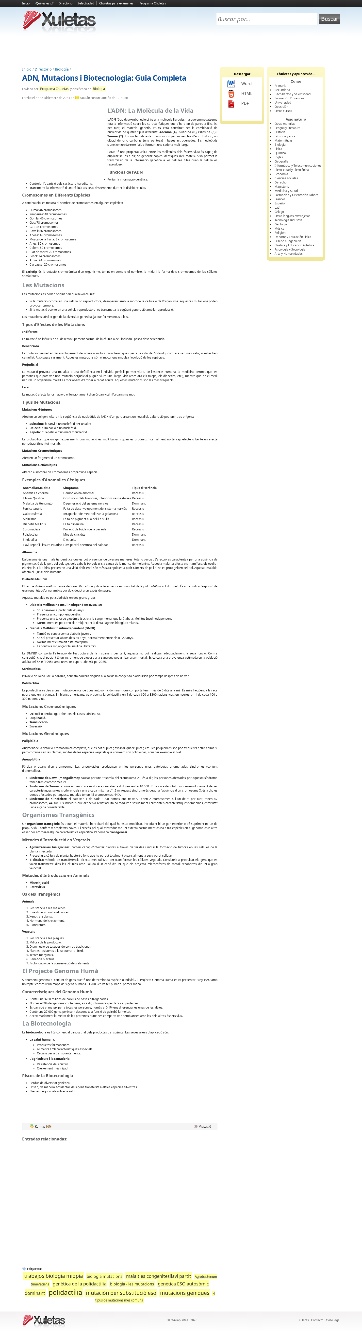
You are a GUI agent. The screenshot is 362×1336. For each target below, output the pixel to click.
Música (279, 228)
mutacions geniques (184, 1292)
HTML (246, 93)
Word (246, 83)
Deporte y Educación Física (293, 237)
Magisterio (282, 186)
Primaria (280, 86)
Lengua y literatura (287, 128)
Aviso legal (333, 1320)
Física (278, 149)
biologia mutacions (104, 1276)
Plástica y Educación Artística (294, 245)
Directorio (65, 3)
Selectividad (86, 3)
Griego (279, 212)
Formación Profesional (290, 98)
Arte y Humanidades (289, 254)
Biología (62, 69)
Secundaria (282, 90)
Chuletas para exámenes (116, 3)
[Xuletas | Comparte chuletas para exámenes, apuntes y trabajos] (59, 31)
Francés (280, 199)
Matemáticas (284, 140)
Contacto (317, 1320)
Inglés (279, 157)
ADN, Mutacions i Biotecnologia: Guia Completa (104, 78)
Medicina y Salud (286, 191)
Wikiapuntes (179, 1320)
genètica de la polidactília (79, 1284)
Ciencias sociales (286, 178)
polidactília (65, 1292)
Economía (281, 174)
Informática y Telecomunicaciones (298, 165)
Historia (280, 132)
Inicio (26, 3)
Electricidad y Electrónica (292, 170)
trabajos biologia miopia (53, 1275)
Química (280, 153)
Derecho (280, 182)
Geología (281, 224)
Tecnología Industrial (289, 220)
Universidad (283, 102)
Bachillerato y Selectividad (293, 94)
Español (280, 203)
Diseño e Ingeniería (288, 241)
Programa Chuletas (152, 3)
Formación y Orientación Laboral (297, 195)
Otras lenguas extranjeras (292, 216)
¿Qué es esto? (44, 3)
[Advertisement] (181, 49)
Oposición (281, 107)
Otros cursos (283, 111)
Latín (278, 207)
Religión (280, 233)
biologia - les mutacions (132, 1284)
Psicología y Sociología (290, 249)
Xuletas (304, 1320)
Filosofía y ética (285, 136)
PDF (245, 103)
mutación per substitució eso (121, 1292)
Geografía (281, 161)
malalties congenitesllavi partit (158, 1276)
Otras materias (285, 124)
